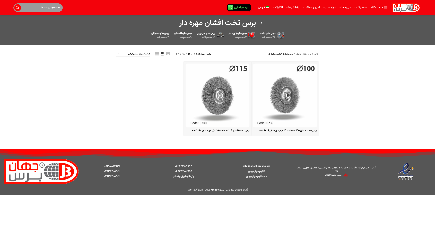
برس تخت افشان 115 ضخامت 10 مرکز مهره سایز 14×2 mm (220, 131)
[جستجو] (17, 7)
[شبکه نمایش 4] (157, 54)
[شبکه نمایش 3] (162, 54)
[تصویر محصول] (285, 95)
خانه (316, 54)
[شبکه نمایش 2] (168, 54)
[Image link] (405, 171)
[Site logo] (406, 7)
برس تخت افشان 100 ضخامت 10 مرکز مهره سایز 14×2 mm (288, 131)
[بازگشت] (260, 23)
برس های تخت (303, 54)
